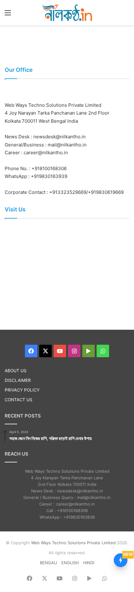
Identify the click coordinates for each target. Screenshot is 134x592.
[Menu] (8, 15)
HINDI (88, 562)
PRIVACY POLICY (22, 389)
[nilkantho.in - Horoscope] (67, 12)
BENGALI (48, 562)
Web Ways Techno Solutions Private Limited (73, 542)
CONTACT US (18, 399)
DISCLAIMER (18, 380)
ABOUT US (15, 370)
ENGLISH (70, 562)
